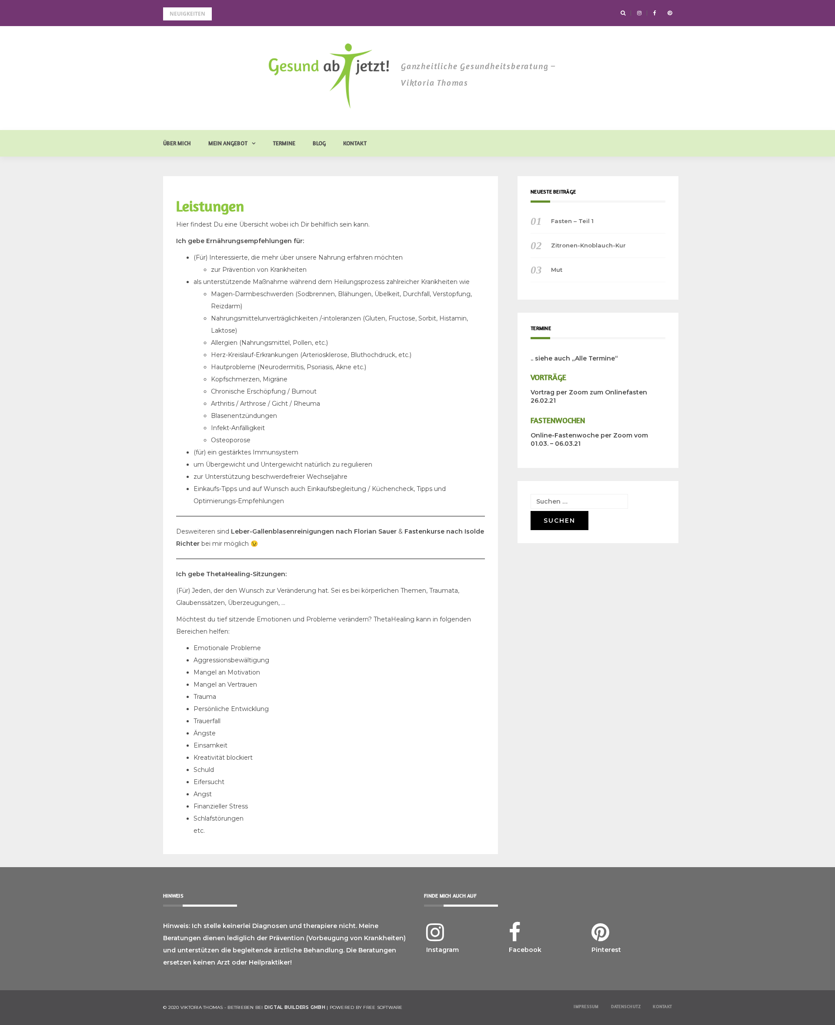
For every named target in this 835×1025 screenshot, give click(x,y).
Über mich (177, 143)
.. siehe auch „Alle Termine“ (574, 358)
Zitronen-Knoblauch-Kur (588, 245)
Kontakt (355, 143)
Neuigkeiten (187, 13)
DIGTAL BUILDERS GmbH (294, 1007)
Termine (284, 143)
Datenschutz (626, 1006)
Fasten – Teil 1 (572, 220)
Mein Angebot (227, 143)
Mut (556, 269)
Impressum (586, 1006)
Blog (319, 143)
